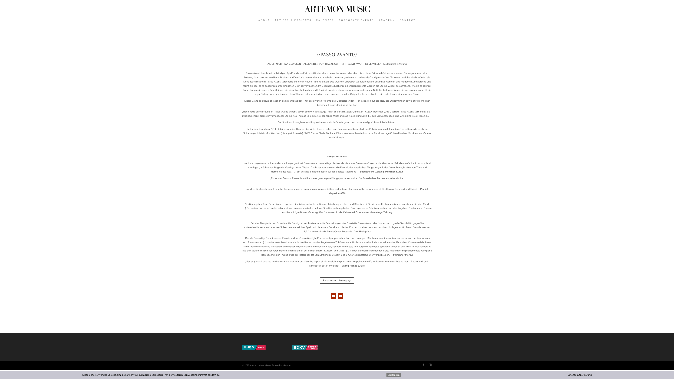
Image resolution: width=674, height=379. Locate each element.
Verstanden (394, 375)
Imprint (287, 365)
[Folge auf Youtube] (333, 296)
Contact (408, 20)
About (264, 20)
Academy (387, 20)
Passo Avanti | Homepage (337, 280)
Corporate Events (356, 20)
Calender (325, 20)
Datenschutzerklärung (579, 375)
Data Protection (274, 365)
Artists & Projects (293, 20)
